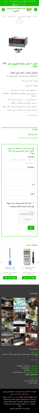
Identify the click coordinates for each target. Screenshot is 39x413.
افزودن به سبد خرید (29, 278)
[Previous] (38, 266)
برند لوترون (12, 16)
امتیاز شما (30, 157)
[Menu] (35, 9)
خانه (35, 16)
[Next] (1, 266)
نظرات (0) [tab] (35, 130)
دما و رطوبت (31, 115)
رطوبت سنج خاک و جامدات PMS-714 (10, 268)
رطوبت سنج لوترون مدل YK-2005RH (29, 268)
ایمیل (32, 194)
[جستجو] (3, 9)
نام (32, 184)
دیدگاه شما (30, 167)
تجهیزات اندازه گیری (24, 16)
